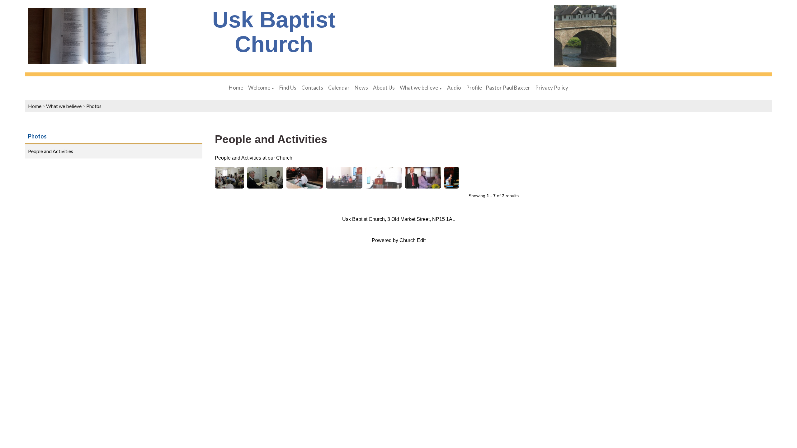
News (361, 87)
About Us (384, 87)
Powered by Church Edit (399, 240)
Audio (454, 87)
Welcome (259, 87)
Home (236, 87)
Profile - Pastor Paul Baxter (498, 87)
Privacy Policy (551, 87)
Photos (93, 106)
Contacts (312, 87)
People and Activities (50, 151)
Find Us (287, 87)
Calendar (339, 87)
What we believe (419, 87)
